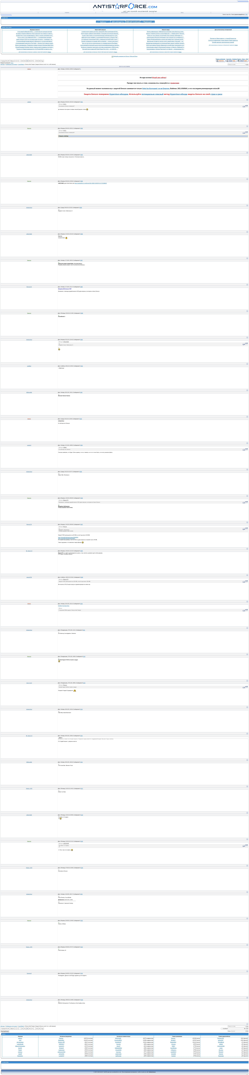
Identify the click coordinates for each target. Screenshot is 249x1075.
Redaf (20, 1050)
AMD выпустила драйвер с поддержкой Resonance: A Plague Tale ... (100, 37)
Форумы (2, 64)
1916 (81, 762)
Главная (67, 12)
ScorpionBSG (118, 1040)
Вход (182, 12)
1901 (82, 366)
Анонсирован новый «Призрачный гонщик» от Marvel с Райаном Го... (165, 47)
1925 (82, 999)
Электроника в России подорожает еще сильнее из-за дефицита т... (165, 37)
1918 (82, 815)
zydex (221, 1048)
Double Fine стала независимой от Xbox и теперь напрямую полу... (34, 35)
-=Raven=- (173, 1050)
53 (22, 1028)
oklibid (221, 1044)
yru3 (20, 1040)
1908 (81, 550)
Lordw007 (61, 1056)
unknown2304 (61, 1052)
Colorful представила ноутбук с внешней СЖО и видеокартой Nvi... (100, 31)
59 (36, 1028)
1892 (81, 128)
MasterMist (61, 1040)
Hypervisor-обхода (178, 94)
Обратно (12, 1028)
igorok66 (173, 1054)
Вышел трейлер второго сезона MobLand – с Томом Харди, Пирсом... (165, 33)
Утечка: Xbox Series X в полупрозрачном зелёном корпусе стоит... (100, 35)
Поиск (243, 59)
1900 (81, 339)
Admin (12, 62)
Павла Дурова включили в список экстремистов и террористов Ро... (165, 39)
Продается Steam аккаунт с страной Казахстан (223, 38)
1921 (81, 894)
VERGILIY (61, 1044)
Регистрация (124, 12)
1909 (82, 577)
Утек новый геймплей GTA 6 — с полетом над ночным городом (34, 31)
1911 (84, 630)
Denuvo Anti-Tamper (30, 64)
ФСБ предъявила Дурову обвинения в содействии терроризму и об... (165, 45)
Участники (228, 59)
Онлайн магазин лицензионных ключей (223, 42)
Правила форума (236, 59)
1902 (81, 392)
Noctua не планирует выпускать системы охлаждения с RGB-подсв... (100, 47)
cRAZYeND (118, 1038)
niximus (20, 1052)
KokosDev (20, 1056)
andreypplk (118, 1054)
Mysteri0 (61, 1048)
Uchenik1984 (220, 1046)
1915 (81, 735)
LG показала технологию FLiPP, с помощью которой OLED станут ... (100, 39)
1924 (81, 973)
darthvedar (118, 1056)
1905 (81, 471)
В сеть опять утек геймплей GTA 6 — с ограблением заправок (34, 37)
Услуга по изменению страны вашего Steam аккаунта (223, 40)
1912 (84, 656)
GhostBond (221, 1042)
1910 (81, 603)
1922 (81, 920)
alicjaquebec (20, 1042)
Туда (42, 1028)
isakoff (20, 1054)
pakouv (20, 1038)
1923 (81, 947)
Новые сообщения (220, 59)
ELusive (221, 1050)
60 (39, 1028)
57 (32, 1028)
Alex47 (118, 1046)
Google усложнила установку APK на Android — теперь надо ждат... (100, 41)
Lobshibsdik (20, 1044)
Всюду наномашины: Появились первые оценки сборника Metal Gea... (34, 45)
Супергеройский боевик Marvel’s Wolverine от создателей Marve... (34, 41)
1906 (81, 498)
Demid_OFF (61, 1042)
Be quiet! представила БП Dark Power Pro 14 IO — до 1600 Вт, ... (99, 49)
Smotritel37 (118, 1042)
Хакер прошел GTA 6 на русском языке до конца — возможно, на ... (34, 39)
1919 (82, 841)
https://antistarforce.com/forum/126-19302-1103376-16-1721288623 (91, 183)
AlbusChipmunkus (20, 1046)
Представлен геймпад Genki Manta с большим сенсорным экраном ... (100, 33)
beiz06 (20, 1048)
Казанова (221, 1056)
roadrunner (61, 1050)
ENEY (173, 1046)
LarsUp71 (61, 1046)
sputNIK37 (173, 1052)
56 (29, 1028)
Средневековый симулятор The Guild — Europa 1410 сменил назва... (35, 43)
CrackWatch (21, 64)
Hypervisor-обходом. (118, 94)
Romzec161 (220, 1038)
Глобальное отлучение (11, 64)
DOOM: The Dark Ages (63, 605)
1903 (81, 418)
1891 (81, 102)
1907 (81, 524)
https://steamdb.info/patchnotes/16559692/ (68, 537)
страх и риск (216, 94)
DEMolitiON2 (118, 1048)
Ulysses (173, 1044)
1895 (81, 207)
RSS (246, 14)
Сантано (118, 1052)
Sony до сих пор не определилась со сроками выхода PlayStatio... (100, 43)
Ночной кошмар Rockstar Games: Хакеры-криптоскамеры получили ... (34, 47)
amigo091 (61, 1054)
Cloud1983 (118, 1050)
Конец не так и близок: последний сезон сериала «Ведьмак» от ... (165, 35)
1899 (82, 313)
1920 (82, 867)
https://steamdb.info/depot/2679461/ (66, 538)
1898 (81, 286)
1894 (81, 181)
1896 (81, 234)
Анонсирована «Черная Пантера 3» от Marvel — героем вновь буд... (165, 49)
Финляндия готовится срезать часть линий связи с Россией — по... (165, 41)
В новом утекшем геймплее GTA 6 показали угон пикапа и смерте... (34, 33)
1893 (81, 154)
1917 (82, 788)
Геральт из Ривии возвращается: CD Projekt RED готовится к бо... (35, 49)
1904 (81, 445)
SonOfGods (173, 1048)
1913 (84, 682)
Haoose (61, 1038)
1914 (81, 709)
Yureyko (118, 1044)
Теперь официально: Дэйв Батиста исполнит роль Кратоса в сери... (165, 31)
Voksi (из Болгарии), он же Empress (155, 88)
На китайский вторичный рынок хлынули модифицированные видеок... (100, 45)
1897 (81, 260)
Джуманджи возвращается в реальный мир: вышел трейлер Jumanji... (165, 43)
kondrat (173, 1056)
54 (24, 1028)
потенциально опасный (152, 94)
